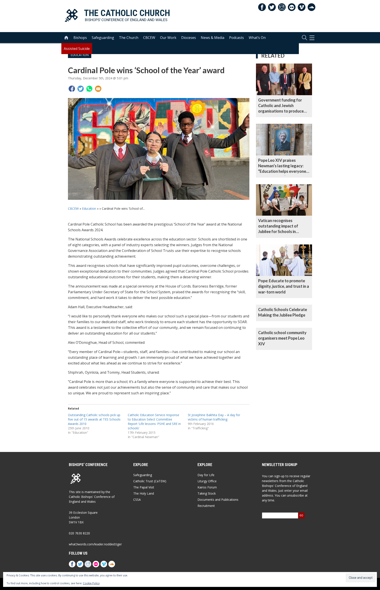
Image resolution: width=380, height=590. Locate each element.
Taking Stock (206, 493)
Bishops (80, 37)
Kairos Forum (207, 487)
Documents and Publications (217, 499)
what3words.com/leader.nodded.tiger (95, 544)
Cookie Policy (91, 583)
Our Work (168, 37)
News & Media (212, 37)
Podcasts (236, 37)
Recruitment (206, 506)
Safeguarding (103, 37)
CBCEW (149, 37)
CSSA (137, 499)
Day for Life (205, 475)
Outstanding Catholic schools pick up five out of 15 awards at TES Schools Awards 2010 (94, 419)
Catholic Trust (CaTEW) (149, 481)
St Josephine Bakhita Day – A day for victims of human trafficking (214, 417)
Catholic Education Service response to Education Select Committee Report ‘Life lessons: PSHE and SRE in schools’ (154, 421)
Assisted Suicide (77, 48)
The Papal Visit (143, 487)
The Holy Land (143, 493)
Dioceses (188, 37)
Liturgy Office (207, 481)
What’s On (257, 37)
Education (89, 208)
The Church (128, 37)
